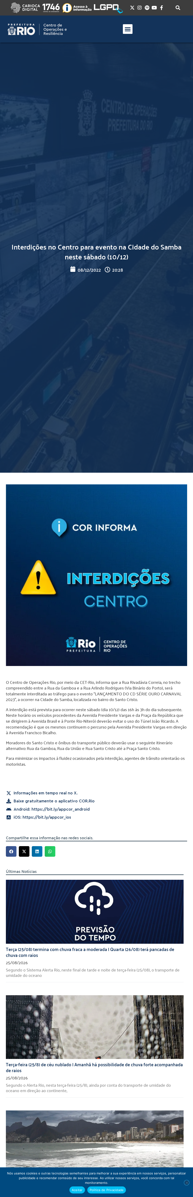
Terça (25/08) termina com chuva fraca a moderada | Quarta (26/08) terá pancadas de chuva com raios (90, 952)
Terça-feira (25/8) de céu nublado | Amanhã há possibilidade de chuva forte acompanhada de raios (94, 1067)
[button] (128, 29)
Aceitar (77, 1190)
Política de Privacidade (107, 1190)
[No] (186, 1182)
